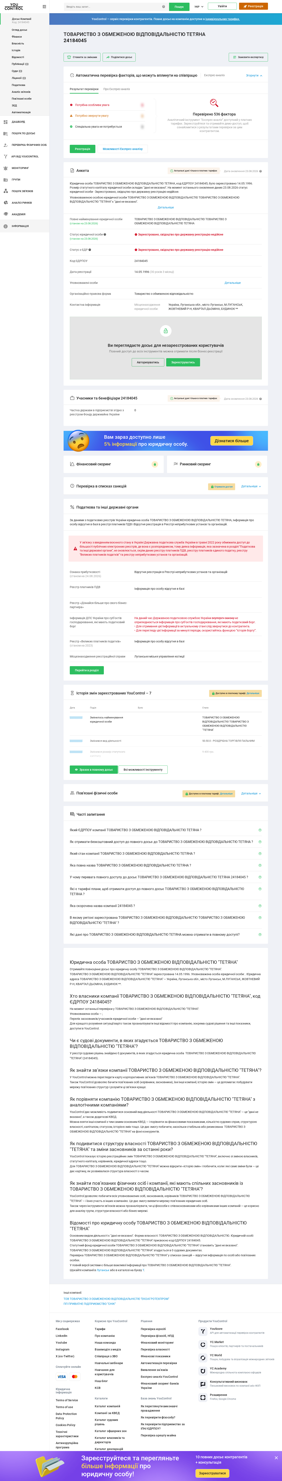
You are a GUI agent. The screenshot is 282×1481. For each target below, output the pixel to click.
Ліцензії (18, 78)
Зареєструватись (183, 362)
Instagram (62, 1349)
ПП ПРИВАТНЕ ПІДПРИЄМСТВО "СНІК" (90, 1303)
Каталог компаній (107, 1406)
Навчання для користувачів (105, 1372)
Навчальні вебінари (109, 1363)
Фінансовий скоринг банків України (160, 1385)
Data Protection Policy (66, 1416)
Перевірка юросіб (153, 1329)
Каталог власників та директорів (110, 1440)
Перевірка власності (155, 1349)
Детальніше (233, 282)
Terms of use (64, 1407)
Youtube (61, 1342)
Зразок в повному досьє (96, 769)
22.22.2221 (76, 740)
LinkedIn (61, 1335)
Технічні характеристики (67, 1434)
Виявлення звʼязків (154, 1370)
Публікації (19, 63)
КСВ (97, 1387)
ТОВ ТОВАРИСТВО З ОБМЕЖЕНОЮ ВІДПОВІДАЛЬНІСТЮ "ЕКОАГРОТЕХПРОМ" (116, 1298)
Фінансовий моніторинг (157, 1342)
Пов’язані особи (21, 98)
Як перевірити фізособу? (158, 1417)
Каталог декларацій (109, 1449)
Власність (18, 43)
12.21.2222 (76, 717)
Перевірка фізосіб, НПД (157, 1335)
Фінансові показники (155, 1356)
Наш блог (101, 1381)
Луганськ (103, 1270)
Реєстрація (255, 6)
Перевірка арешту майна (158, 1435)
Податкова (18, 85)
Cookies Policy (65, 1425)
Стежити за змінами (85, 57)
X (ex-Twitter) (65, 1356)
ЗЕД (14, 105)
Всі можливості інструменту (143, 769)
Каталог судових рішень (106, 1422)
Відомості (18, 57)
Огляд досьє (19, 29)
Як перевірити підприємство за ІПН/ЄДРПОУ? (163, 1426)
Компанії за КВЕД (107, 1413)
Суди (16, 71)
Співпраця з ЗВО (106, 1356)
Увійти (222, 6)
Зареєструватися (212, 1473)
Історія (16, 50)
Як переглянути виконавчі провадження (159, 1408)
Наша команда (105, 1342)
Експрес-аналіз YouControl (159, 1376)
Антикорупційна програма (67, 1445)
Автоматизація (21, 112)
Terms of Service (67, 1400)
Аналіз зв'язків (21, 91)
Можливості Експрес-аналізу (123, 149)
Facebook (62, 1329)
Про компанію (105, 1335)
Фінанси (17, 36)
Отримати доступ (223, 486)
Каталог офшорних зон (111, 1431)
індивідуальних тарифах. (222, 19)
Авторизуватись (148, 362)
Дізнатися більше (232, 440)
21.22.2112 (76, 751)
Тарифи (100, 1329)
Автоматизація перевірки (159, 1363)
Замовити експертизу (251, 57)
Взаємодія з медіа (108, 1349)
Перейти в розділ (87, 670)
